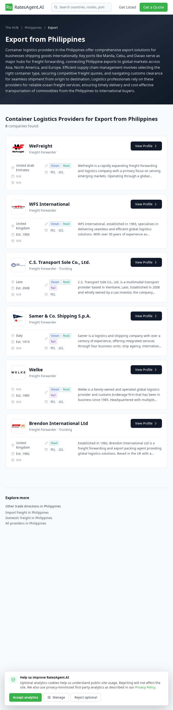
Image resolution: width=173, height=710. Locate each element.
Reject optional (86, 697)
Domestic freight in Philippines (28, 518)
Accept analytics (25, 697)
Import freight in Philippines (27, 512)
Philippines (33, 27)
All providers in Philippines (25, 523)
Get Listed (127, 7)
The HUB (11, 27)
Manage (59, 697)
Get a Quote (153, 7)
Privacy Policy (145, 687)
